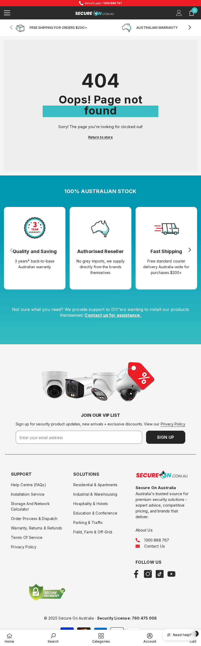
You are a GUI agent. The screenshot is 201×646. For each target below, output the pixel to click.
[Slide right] (189, 27)
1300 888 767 (156, 540)
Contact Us (154, 546)
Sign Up (165, 437)
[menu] (7, 13)
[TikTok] (160, 574)
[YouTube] (171, 574)
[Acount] (179, 13)
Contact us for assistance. (113, 315)
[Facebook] (136, 574)
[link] (100, 384)
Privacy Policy (173, 424)
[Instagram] (148, 574)
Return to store (100, 137)
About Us (144, 530)
